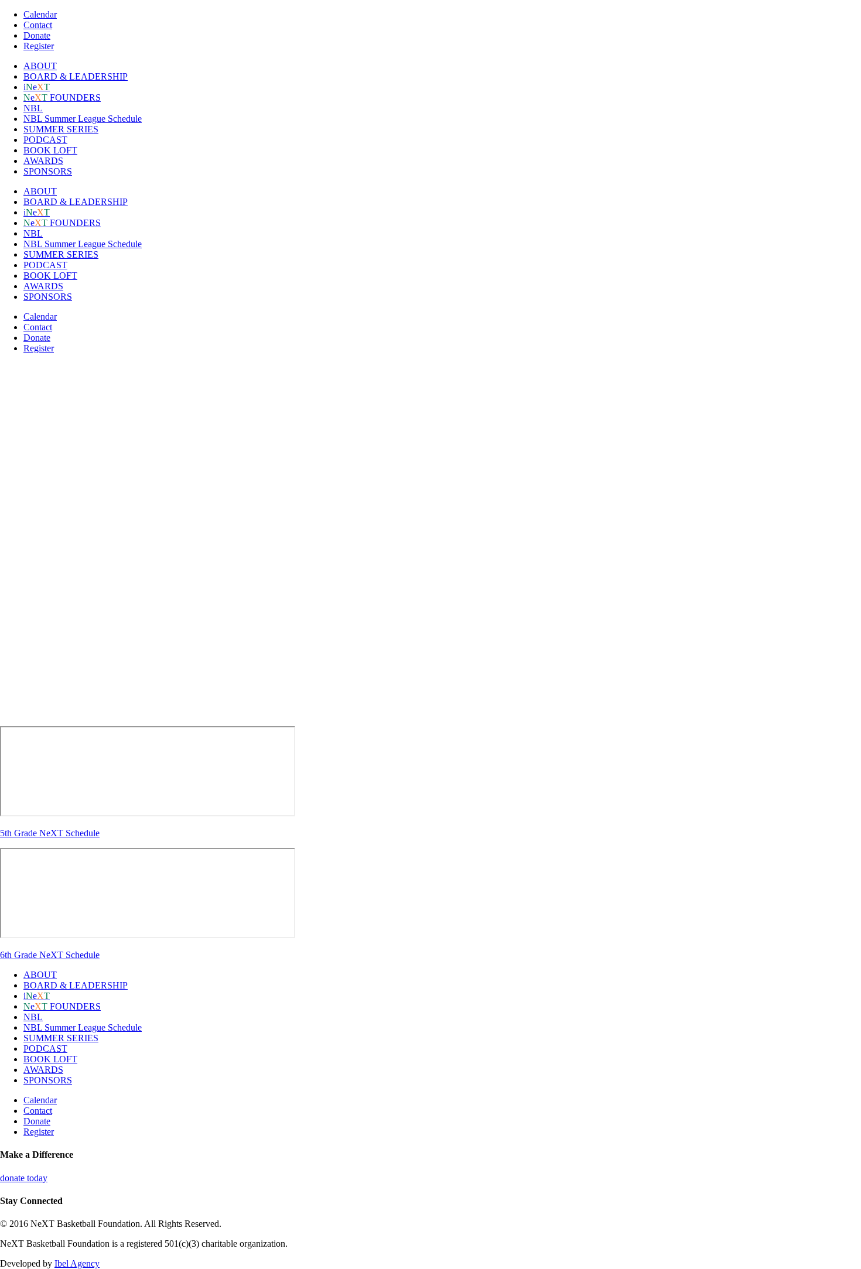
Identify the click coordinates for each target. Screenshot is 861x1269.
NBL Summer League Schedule (82, 119)
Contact (37, 25)
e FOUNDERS (62, 97)
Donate (36, 35)
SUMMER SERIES (60, 129)
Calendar (40, 14)
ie (36, 87)
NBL (33, 108)
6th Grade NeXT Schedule (50, 955)
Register (38, 46)
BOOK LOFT (50, 150)
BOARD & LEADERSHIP (75, 76)
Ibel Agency (77, 1263)
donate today (23, 1178)
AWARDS (43, 161)
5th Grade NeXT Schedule (50, 833)
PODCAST (45, 140)
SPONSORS (47, 171)
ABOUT (40, 66)
